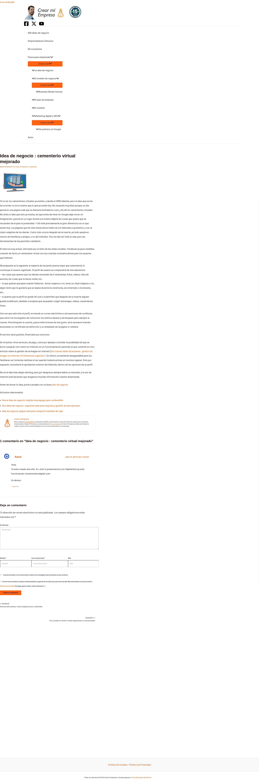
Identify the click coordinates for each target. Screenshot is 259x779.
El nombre (39, 108)
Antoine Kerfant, (30, 422)
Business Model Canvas (50, 91)
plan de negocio (60, 384)
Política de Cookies (117, 765)
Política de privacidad (7, 586)
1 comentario (32, 167)
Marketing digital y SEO (46, 116)
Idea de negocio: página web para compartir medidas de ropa (32, 411)
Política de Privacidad (140, 765)
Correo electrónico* (38, 558)
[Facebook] (26, 25)
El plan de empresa (44, 100)
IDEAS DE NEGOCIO (6, 167)
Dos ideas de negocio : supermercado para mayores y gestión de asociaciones (41, 405)
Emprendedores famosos (40, 41)
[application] (51, 57)
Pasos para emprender (39, 57)
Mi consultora (35, 49)
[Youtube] (41, 25)
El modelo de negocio (45, 78)
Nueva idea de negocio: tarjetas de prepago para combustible (32, 400)
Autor (30, 137)
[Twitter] (33, 25)
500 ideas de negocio (38, 33)
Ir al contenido (7, 2)
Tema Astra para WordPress (141, 777)
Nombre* (3, 558)
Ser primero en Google (50, 129)
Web (69, 558)
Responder (15, 486)
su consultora (56, 424)
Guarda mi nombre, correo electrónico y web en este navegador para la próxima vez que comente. (35, 575)
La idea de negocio (43, 70)
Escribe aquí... (4, 525)
